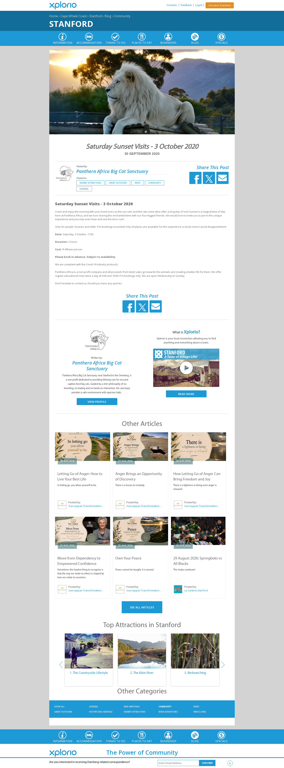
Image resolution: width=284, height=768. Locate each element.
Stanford (95, 16)
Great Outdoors (118, 182)
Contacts (172, 5)
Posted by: (82, 166)
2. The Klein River (142, 673)
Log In (198, 5)
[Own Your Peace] (140, 531)
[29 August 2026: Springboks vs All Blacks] (198, 531)
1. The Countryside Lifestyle (89, 673)
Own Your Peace (128, 558)
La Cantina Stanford (196, 590)
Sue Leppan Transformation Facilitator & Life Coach (86, 506)
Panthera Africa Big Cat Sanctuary (112, 171)
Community (122, 16)
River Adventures (168, 711)
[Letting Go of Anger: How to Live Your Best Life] (82, 446)
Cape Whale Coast (73, 16)
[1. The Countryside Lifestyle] (89, 651)
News (137, 182)
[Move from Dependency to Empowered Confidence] (82, 531)
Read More (186, 394)
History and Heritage (100, 711)
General (84, 188)
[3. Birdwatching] (195, 651)
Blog (108, 16)
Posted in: (81, 178)
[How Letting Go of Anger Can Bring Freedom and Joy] (198, 446)
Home (53, 16)
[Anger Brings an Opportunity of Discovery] (140, 446)
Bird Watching (132, 706)
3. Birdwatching (195, 673)
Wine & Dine (199, 711)
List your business (219, 5)
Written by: (97, 357)
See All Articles (142, 607)
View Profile (97, 402)
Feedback (186, 5)
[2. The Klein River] (142, 651)
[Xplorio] (65, 5)
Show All (59, 706)
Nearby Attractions (90, 182)
